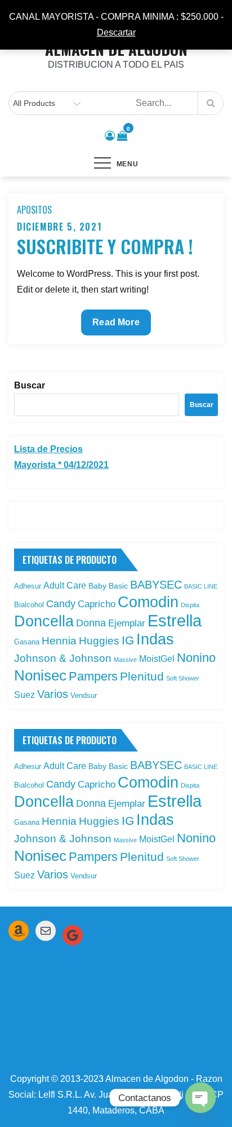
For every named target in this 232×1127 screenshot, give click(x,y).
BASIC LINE (200, 586)
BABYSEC (156, 584)
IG (128, 640)
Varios (52, 694)
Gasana (26, 642)
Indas (155, 639)
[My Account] (110, 136)
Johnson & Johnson (62, 658)
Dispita (190, 605)
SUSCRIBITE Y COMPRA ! (105, 246)
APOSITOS (34, 209)
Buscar (29, 385)
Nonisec (40, 675)
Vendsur (83, 695)
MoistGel (157, 659)
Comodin (148, 602)
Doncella (44, 621)
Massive (125, 659)
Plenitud (142, 676)
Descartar (116, 32)
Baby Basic (108, 585)
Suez (24, 695)
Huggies (99, 641)
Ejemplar (126, 623)
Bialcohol (29, 604)
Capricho (96, 603)
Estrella (175, 620)
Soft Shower (182, 678)
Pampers (93, 676)
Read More (120, 326)
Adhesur (27, 586)
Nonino (196, 658)
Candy (60, 603)
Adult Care (64, 585)
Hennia (59, 641)
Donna (91, 623)
